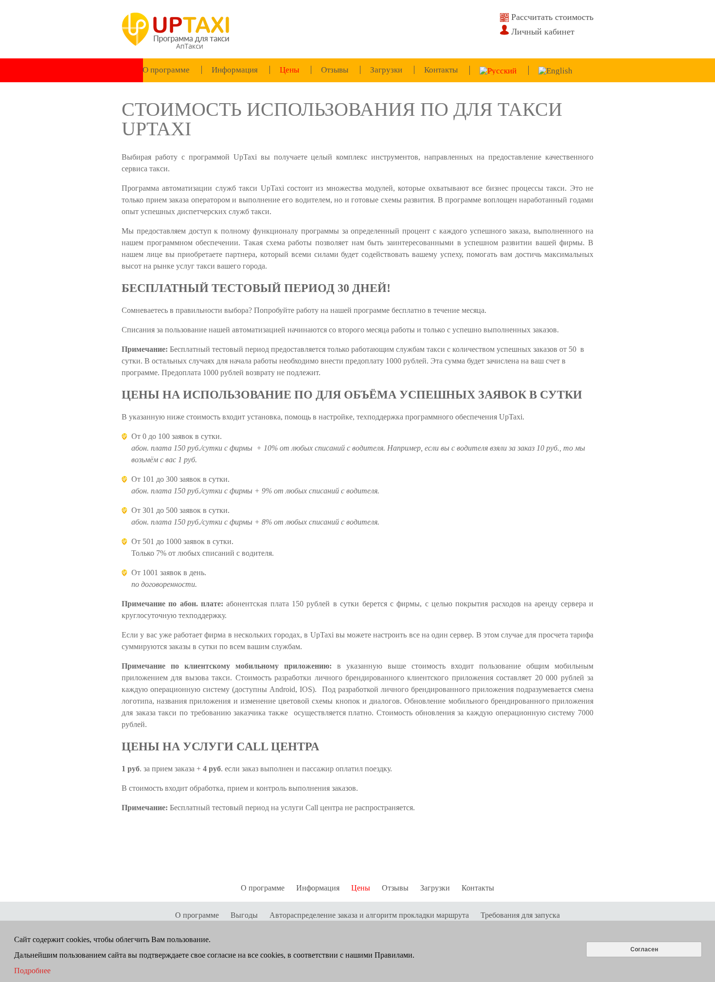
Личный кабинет (542, 31)
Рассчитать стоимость (552, 17)
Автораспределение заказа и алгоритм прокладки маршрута (369, 915)
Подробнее (32, 970)
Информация (235, 70)
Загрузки (386, 70)
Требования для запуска (520, 915)
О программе (166, 70)
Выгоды (244, 915)
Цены (289, 70)
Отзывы (334, 70)
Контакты (441, 70)
